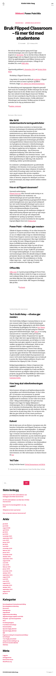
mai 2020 (5, 546)
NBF (4, 633)
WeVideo (5, 644)
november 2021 (7, 536)
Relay (38, 469)
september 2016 (7, 558)
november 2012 (7, 585)
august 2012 (6, 591)
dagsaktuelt (19, 22)
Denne (42, 327)
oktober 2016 (7, 556)
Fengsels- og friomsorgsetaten (12, 618)
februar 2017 (6, 550)
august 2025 (6, 528)
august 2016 (6, 560)
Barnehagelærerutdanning (11, 606)
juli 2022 (5, 532)
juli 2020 (5, 544)
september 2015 (7, 575)
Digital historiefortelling (10, 614)
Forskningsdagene (8, 622)
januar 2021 (6, 542)
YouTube (42, 469)
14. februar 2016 (33, 43)
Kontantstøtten (7, 626)
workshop (37, 79)
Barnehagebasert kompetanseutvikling (14, 604)
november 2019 (7, 548)
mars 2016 (6, 565)
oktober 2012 (7, 587)
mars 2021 (6, 540)
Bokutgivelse (6, 610)
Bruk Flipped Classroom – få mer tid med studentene (28, 33)
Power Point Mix (32, 469)
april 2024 (6, 530)
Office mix (13, 272)
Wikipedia (31, 221)
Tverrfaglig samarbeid (9, 639)
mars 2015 (6, 581)
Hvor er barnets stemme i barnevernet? (14, 513)
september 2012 (7, 589)
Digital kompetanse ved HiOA (35, 464)
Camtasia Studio (14, 469)
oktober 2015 (7, 573)
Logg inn (5, 655)
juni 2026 (5, 526)
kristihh (23, 43)
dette (36, 332)
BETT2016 (20, 55)
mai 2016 (5, 562)
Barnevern (6, 608)
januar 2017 (6, 552)
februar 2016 (6, 567)
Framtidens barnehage (9, 624)
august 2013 (6, 583)
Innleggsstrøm (7, 657)
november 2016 (7, 554)
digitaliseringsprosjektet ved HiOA (13, 616)
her (39, 327)
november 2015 (7, 571)
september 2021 (7, 538)
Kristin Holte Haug (28, 3)
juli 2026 (5, 524)
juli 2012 (5, 593)
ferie (4, 620)
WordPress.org (7, 661)
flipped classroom (23, 469)
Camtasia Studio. (15, 378)
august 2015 (6, 577)
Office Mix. (25, 63)
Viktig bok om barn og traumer (12, 510)
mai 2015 (5, 579)
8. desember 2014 (29, 69)
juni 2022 (5, 534)
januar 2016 (6, 569)
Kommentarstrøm (8, 659)
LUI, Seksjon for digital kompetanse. (32, 84)
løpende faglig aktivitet (33, 22)
